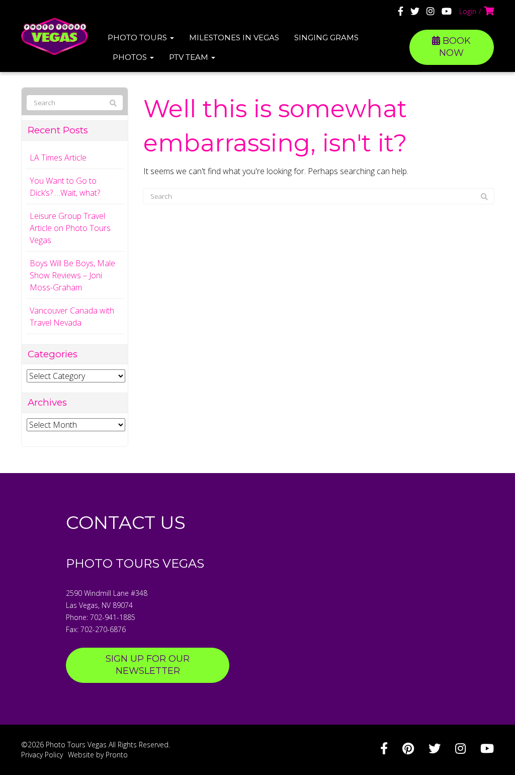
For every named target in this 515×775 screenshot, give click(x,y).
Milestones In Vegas (234, 37)
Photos (131, 57)
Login (467, 11)
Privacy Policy (42, 754)
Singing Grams (326, 37)
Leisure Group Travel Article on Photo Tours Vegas (70, 228)
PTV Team (189, 57)
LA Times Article (58, 157)
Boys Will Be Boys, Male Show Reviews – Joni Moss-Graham (72, 275)
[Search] (484, 197)
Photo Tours (138, 37)
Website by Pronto (98, 754)
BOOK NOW (455, 46)
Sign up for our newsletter (148, 664)
